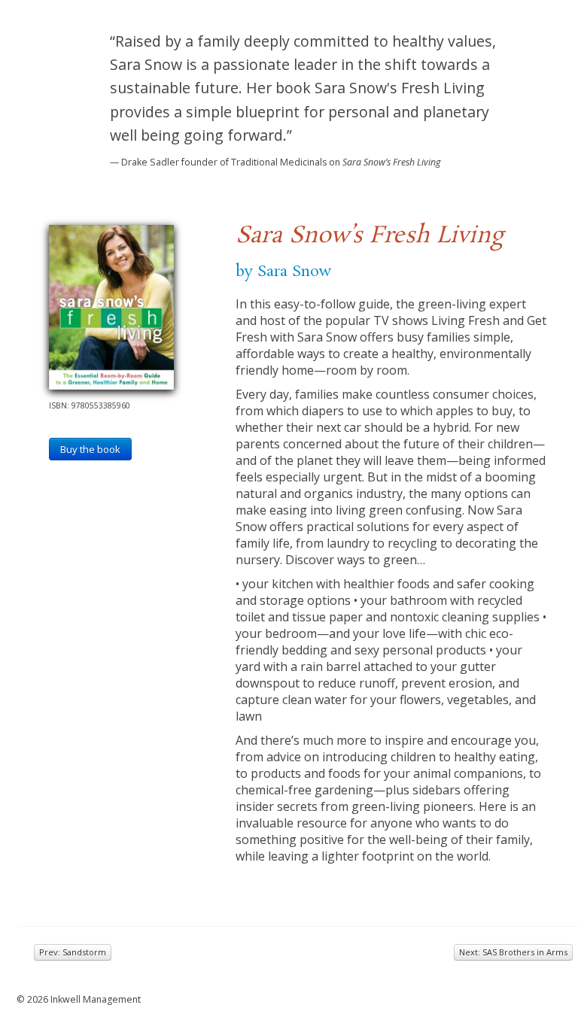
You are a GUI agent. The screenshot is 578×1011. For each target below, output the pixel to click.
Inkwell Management (95, 999)
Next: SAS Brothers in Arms (513, 952)
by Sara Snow (283, 271)
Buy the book (90, 449)
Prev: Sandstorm (72, 952)
